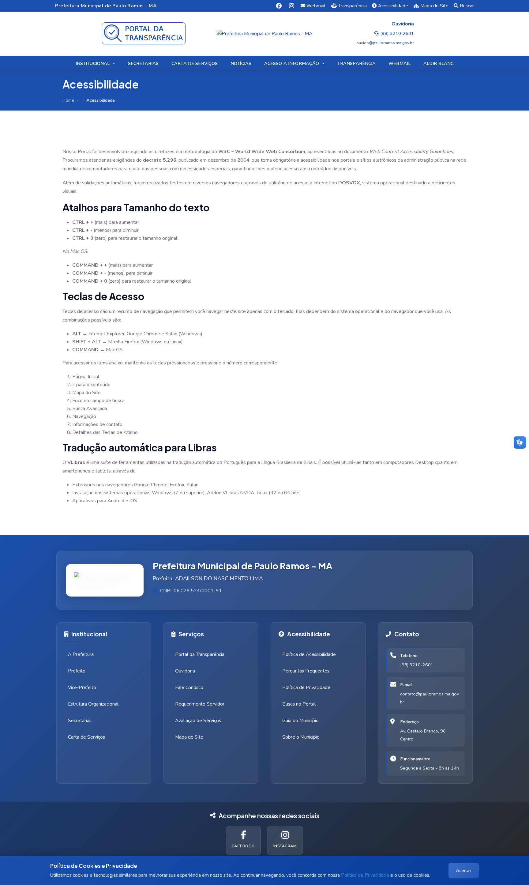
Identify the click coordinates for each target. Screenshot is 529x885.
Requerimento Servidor (199, 704)
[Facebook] (279, 6)
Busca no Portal (299, 704)
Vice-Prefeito (82, 687)
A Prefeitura (81, 654)
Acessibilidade (393, 6)
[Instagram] (291, 6)
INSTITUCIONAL (93, 63)
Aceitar (463, 871)
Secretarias (80, 720)
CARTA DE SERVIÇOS (194, 63)
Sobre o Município (301, 737)
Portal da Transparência (199, 654)
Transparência (352, 6)
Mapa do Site (434, 6)
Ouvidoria (185, 671)
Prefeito (76, 671)
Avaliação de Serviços (198, 720)
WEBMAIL (399, 63)
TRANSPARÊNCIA (356, 63)
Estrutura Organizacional (93, 704)
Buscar (467, 6)
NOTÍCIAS (241, 63)
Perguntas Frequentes (305, 671)
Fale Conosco (189, 687)
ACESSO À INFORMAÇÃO (291, 63)
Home (68, 100)
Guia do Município (300, 720)
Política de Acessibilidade (309, 654)
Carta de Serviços (86, 737)
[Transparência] (144, 33)
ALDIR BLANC (438, 63)
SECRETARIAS (143, 63)
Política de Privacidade (365, 875)
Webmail (315, 6)
